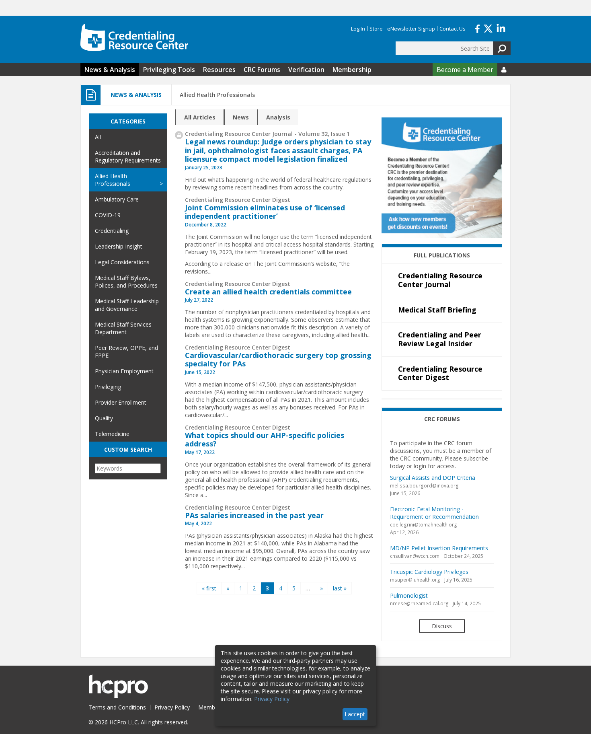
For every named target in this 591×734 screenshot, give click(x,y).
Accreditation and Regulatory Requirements (128, 156)
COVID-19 (108, 215)
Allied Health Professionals (112, 179)
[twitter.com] (488, 27)
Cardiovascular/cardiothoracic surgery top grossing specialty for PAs (278, 359)
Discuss (442, 626)
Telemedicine (112, 434)
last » (340, 588)
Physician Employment (124, 371)
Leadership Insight (118, 246)
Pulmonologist (409, 595)
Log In (358, 28)
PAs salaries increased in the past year (254, 515)
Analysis (278, 117)
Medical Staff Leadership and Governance (127, 305)
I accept (355, 714)
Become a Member (465, 69)
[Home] (134, 37)
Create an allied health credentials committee (268, 291)
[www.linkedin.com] (501, 27)
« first (209, 588)
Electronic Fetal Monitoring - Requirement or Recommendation (434, 512)
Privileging (108, 387)
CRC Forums (262, 69)
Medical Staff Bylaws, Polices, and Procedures (126, 281)
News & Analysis (109, 69)
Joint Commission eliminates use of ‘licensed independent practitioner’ (265, 212)
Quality (104, 418)
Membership (351, 69)
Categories (128, 121)
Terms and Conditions (117, 707)
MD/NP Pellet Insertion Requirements (439, 548)
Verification (306, 69)
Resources (219, 69)
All (98, 137)
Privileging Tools (169, 69)
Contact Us (452, 28)
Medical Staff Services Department (123, 328)
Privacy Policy (172, 707)
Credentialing (112, 230)
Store (376, 28)
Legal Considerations (122, 262)
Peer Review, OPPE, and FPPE (126, 351)
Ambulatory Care (117, 199)
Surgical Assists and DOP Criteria (432, 477)
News (241, 117)
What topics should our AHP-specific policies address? (264, 439)
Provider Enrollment (120, 402)
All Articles (199, 117)
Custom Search (128, 449)
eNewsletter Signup (411, 28)
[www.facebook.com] (477, 27)
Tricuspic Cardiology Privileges (429, 572)
